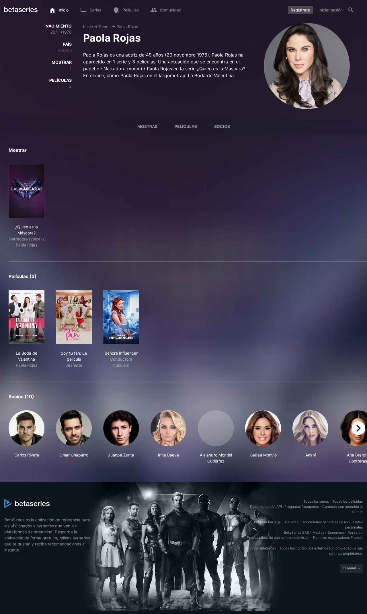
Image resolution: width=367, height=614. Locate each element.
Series (104, 26)
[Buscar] (350, 10)
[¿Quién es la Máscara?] (26, 191)
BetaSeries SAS (296, 532)
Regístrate (300, 9)
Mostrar (147, 126)
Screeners (336, 532)
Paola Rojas (127, 26)
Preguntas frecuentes (301, 506)
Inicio (88, 26)
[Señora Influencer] (121, 317)
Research (355, 532)
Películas (186, 126)
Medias (318, 532)
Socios (222, 126)
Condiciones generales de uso (326, 522)
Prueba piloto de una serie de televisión (278, 537)
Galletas (291, 522)
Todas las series (316, 501)
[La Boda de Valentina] (26, 317)
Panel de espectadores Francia (338, 537)
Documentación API (266, 506)
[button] (26, 437)
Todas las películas (347, 501)
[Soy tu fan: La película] (74, 317)
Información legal (268, 522)
